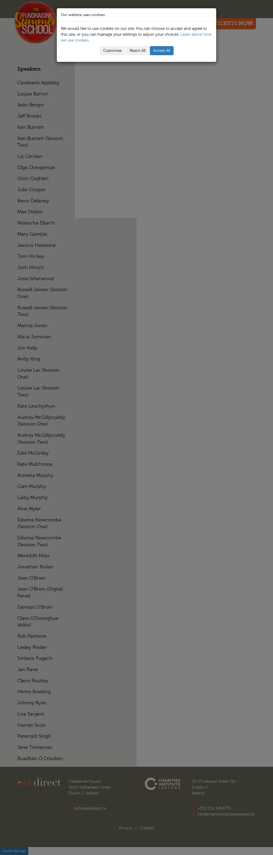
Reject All (137, 51)
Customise (112, 51)
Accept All (161, 51)
